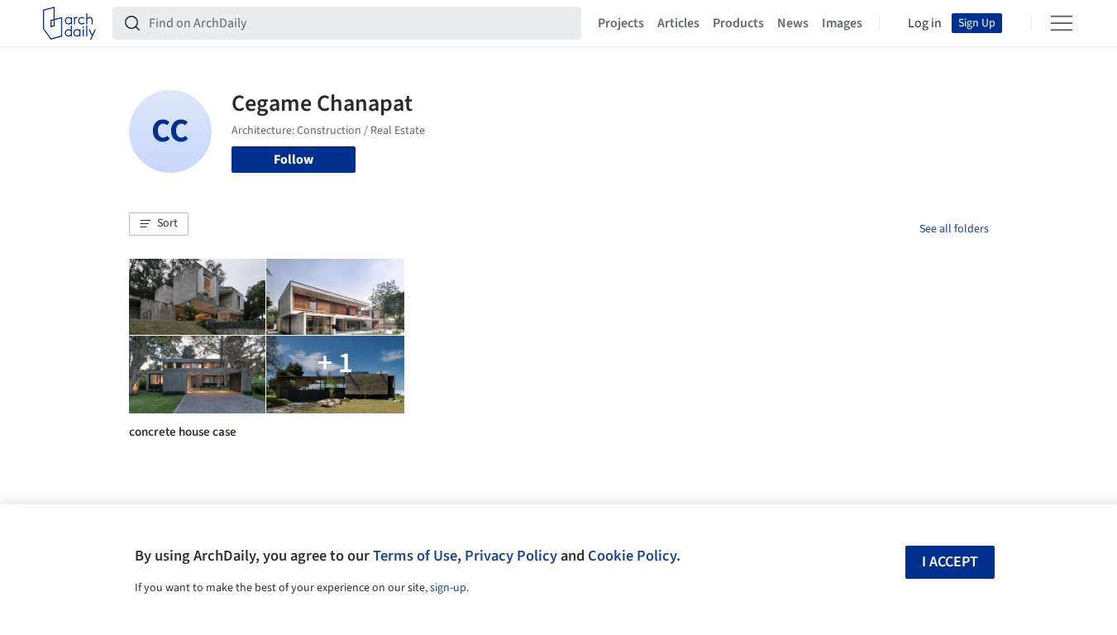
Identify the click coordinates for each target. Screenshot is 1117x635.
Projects (621, 23)
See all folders (954, 229)
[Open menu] (1061, 23)
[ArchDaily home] (69, 23)
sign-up (448, 588)
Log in (925, 23)
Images (842, 23)
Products (738, 23)
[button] (159, 224)
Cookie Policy (632, 555)
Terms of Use (415, 555)
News (793, 23)
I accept (950, 561)
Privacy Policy (511, 555)
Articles (678, 23)
